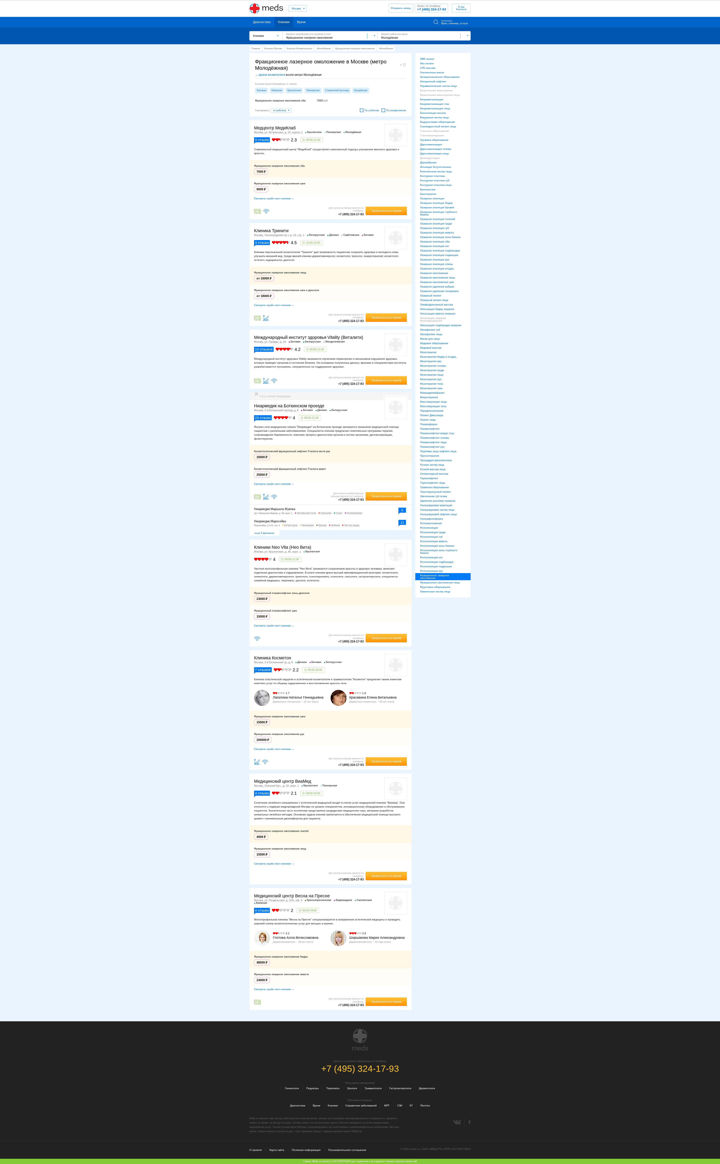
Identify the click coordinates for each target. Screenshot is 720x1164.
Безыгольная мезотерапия (436, 90)
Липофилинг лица (431, 334)
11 (402, 522)
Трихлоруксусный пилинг (435, 491)
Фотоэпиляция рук (431, 570)
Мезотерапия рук (430, 379)
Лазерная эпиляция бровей (437, 207)
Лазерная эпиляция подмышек (439, 255)
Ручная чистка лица (432, 464)
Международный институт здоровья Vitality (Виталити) (308, 337)
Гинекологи (292, 1088)
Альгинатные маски (432, 72)
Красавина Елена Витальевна (373, 697)
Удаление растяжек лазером (437, 500)
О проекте (255, 1149)
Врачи (301, 22)
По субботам (371, 110)
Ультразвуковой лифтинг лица (438, 514)
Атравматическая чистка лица (438, 85)
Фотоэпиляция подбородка (436, 561)
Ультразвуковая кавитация (436, 505)
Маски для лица (430, 338)
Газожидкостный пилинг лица (438, 126)
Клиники (284, 22)
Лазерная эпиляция (432, 198)
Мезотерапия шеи (431, 388)
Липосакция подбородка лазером (440, 325)
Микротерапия (429, 397)
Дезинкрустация (430, 157)
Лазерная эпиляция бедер (436, 202)
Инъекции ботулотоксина (435, 166)
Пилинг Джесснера (431, 415)
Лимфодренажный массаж (436, 304)
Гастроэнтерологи (400, 1088)
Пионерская (313, 90)
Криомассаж (427, 189)
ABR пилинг (427, 58)
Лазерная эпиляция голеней (437, 219)
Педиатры (312, 1088)
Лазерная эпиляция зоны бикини (440, 237)
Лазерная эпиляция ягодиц (437, 268)
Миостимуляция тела (433, 406)
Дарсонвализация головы (435, 148)
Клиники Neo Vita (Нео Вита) (282, 547)
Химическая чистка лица (435, 591)
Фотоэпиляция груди (433, 532)
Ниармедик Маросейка (270, 521)
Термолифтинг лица (432, 482)
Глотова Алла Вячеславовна (295, 938)
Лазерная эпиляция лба (435, 241)
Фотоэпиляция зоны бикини (437, 545)
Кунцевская (360, 90)
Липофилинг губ (430, 329)
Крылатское (294, 90)
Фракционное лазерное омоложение (434, 576)
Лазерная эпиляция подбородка (440, 250)
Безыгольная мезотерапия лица (440, 94)
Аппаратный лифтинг (433, 81)
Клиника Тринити (271, 230)
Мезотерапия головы (433, 365)
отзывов (264, 349)
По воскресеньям (396, 110)
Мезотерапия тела (431, 383)
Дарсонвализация (431, 144)
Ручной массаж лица (433, 469)
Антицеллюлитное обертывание (440, 76)
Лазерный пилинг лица (434, 300)
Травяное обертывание (434, 487)
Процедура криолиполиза (436, 460)
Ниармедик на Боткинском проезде (289, 405)
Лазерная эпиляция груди (436, 223)
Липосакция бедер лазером (437, 309)
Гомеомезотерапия (432, 135)
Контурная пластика (432, 175)
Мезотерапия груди (432, 370)
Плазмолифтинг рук (432, 446)
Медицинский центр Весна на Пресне (292, 895)
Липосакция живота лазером (437, 313)
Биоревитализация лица (435, 108)
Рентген (425, 1105)
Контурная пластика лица (436, 184)
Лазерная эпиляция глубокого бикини (438, 213)
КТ (411, 1105)
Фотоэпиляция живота (433, 541)
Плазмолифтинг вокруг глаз (437, 433)
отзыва (262, 140)
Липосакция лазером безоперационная (433, 319)
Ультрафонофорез (431, 518)
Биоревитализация (431, 99)
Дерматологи (427, 1088)
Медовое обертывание (434, 343)
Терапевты (333, 1088)
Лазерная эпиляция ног (434, 246)
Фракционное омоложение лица (440, 582)
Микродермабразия (432, 392)
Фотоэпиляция (429, 527)
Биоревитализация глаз (434, 103)
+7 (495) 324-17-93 (431, 8)
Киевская (277, 90)
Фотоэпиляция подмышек (436, 566)
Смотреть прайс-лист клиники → (274, 198)
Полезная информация (306, 1149)
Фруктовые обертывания (435, 586)
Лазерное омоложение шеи (437, 282)
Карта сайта (276, 1149)
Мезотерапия (428, 352)
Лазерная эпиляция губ (434, 228)
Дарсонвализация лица (434, 153)
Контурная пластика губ (434, 180)
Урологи (352, 1088)
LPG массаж (427, 67)
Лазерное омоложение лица (437, 277)
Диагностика (262, 22)
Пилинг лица (428, 419)
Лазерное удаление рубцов (437, 286)
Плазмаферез (428, 424)
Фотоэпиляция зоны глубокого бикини (438, 551)
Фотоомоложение (431, 523)
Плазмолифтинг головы (434, 437)
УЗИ (399, 1105)
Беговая (261, 90)
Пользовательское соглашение (347, 1149)
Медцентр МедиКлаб (275, 127)
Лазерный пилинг (430, 295)
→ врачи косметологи (270, 74)
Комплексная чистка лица (436, 171)
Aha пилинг (427, 63)
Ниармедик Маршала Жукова (274, 509)
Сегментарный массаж (434, 473)
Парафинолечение (431, 410)
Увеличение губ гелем (433, 496)
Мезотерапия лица (431, 374)
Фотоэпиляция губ (431, 536)
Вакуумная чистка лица (434, 117)
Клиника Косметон (272, 657)
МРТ (387, 1105)
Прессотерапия (429, 455)
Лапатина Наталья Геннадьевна (298, 697)
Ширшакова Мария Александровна (377, 938)
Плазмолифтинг (430, 428)
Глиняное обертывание (434, 130)
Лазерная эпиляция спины (436, 264)
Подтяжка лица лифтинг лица (438, 451)
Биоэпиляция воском (433, 112)
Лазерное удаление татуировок (439, 291)
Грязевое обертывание (434, 139)
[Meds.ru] (360, 1040)
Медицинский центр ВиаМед (282, 781)
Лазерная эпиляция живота (437, 232)
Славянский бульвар (337, 90)
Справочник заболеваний (361, 1105)
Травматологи (373, 1088)
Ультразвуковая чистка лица (437, 509)
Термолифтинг (429, 478)
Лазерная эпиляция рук (434, 259)
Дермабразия (428, 162)
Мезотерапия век (430, 361)
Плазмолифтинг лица (433, 442)
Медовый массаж (430, 347)
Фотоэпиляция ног (431, 557)
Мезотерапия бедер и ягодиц (438, 356)
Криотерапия (428, 193)
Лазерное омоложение (434, 273)
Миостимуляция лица (433, 401)
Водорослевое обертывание (437, 121)
